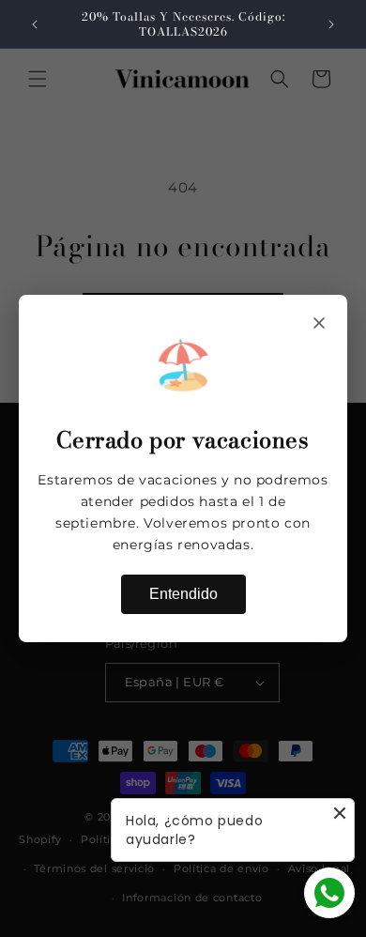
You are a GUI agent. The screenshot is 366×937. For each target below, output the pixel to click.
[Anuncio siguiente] (331, 24)
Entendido (183, 594)
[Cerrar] (319, 323)
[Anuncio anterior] (34, 24)
